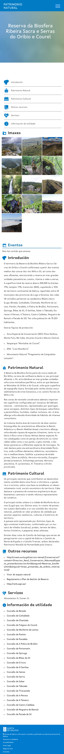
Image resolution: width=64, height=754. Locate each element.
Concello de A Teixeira (18, 700)
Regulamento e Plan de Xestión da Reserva (27, 579)
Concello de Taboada (17, 686)
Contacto (6, 752)
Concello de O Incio (16, 663)
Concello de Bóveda (16, 611)
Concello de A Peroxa (17, 696)
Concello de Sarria (16, 677)
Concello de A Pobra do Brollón (22, 644)
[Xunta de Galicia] (10, 729)
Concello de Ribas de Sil (18, 658)
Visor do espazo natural (18, 575)
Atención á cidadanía (10, 739)
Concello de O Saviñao (18, 667)
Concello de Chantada (17, 620)
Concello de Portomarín (18, 649)
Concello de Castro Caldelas (20, 705)
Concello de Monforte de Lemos (22, 630)
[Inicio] (13, 6)
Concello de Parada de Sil (19, 714)
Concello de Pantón (16, 634)
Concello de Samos (16, 672)
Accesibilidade (8, 742)
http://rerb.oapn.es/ (16, 584)
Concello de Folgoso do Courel (22, 625)
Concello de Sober (16, 681)
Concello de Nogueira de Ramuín (23, 710)
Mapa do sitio (8, 748)
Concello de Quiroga (17, 653)
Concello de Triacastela (18, 691)
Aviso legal (7, 745)
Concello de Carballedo (18, 616)
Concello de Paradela (17, 639)
